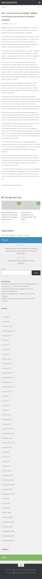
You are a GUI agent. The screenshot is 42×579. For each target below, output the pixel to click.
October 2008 (7, 527)
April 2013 (6, 322)
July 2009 (6, 499)
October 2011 (7, 382)
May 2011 (6, 405)
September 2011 (8, 387)
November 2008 (8, 522)
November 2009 (8, 485)
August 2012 (7, 336)
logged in (13, 235)
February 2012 (8, 363)
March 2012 (7, 359)
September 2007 (8, 536)
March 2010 (7, 471)
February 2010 (8, 475)
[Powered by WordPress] (14, 572)
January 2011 (7, 424)
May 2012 (6, 350)
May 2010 (6, 461)
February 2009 (8, 517)
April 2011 (6, 410)
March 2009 (7, 513)
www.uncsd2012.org (17, 185)
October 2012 (7, 326)
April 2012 (6, 354)
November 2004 (8, 541)
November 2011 (8, 377)
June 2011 (6, 401)
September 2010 (8, 443)
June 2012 (6, 345)
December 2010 (8, 429)
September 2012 (8, 331)
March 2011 (7, 415)
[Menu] (39, 2)
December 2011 (8, 373)
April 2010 (6, 466)
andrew (6, 24)
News (4, 7)
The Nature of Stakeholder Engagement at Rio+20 (17, 289)
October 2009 (7, 489)
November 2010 (8, 433)
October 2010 (7, 438)
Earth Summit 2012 (9, 2)
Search (4, 269)
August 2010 (7, 447)
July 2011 (6, 396)
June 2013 (6, 317)
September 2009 (8, 494)
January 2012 (7, 368)
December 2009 (8, 480)
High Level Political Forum (10, 291)
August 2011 (7, 391)
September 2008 (8, 531)
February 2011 (8, 419)
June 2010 (6, 457)
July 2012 (6, 340)
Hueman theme (31, 573)
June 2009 (6, 503)
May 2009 (6, 508)
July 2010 (6, 452)
